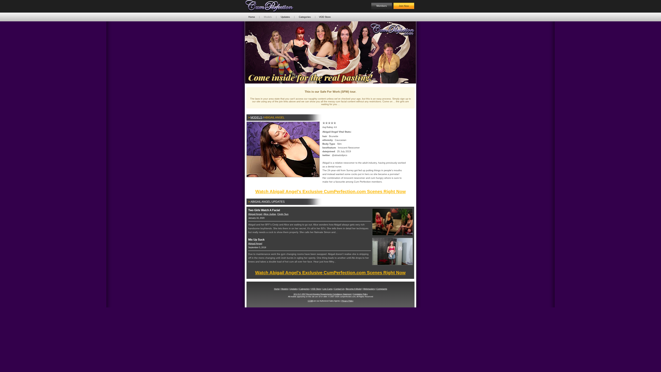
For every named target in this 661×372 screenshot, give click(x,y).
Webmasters (369, 289)
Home (251, 17)
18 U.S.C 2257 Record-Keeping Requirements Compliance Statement (322, 294)
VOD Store (325, 17)
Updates (285, 17)
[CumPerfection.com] (273, 6)
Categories (305, 17)
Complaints (381, 289)
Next (421, 52)
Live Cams (328, 289)
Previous (239, 52)
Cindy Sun (282, 214)
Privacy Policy (347, 301)
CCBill (310, 301)
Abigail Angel (255, 214)
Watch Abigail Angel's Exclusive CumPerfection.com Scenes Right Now (330, 191)
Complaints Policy (360, 294)
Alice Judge (269, 214)
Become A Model (354, 289)
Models (268, 17)
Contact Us (339, 289)
